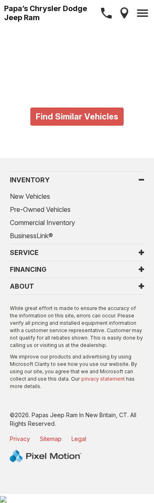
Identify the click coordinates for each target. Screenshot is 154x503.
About (22, 286)
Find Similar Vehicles (77, 117)
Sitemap (51, 438)
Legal (78, 438)
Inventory (30, 180)
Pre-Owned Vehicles (40, 209)
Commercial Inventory (42, 222)
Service (24, 252)
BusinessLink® (31, 236)
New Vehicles (30, 196)
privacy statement (103, 379)
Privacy (20, 438)
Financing (28, 269)
